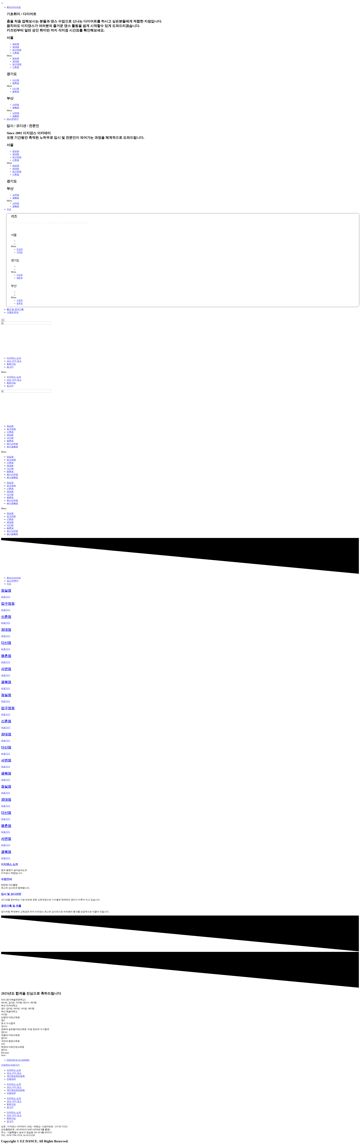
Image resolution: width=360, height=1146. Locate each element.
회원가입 (11, 364)
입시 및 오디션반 (11, 893)
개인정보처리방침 (16, 1076)
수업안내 (6, 879)
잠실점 (15, 44)
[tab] (14, 578)
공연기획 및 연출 (11, 905)
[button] (183, 55)
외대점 (15, 47)
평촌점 (15, 83)
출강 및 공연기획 (15, 309)
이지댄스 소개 (14, 358)
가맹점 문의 (13, 312)
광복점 (15, 107)
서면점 (15, 104)
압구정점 (16, 50)
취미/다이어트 (14, 7)
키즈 (9, 209)
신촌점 (15, 53)
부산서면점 (12, 444)
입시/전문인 (13, 119)
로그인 (10, 367)
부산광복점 (12, 447)
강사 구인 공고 (14, 361)
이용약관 (11, 1079)
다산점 (15, 80)
